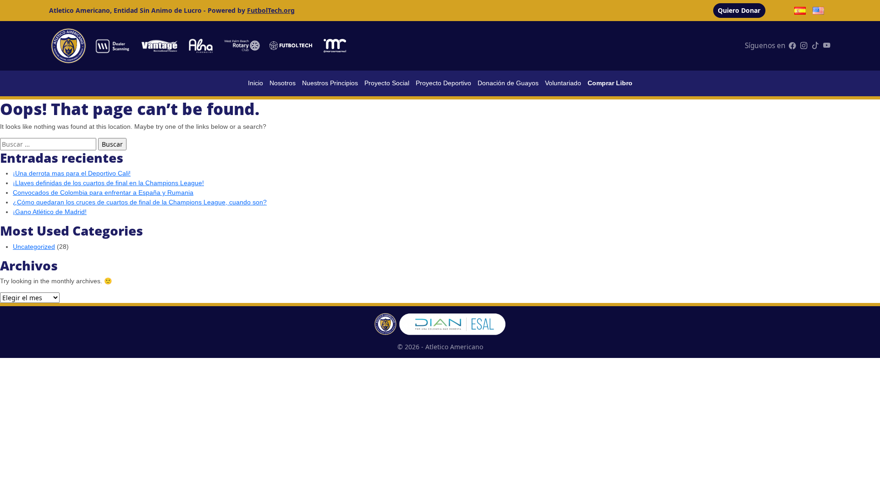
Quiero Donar (739, 10)
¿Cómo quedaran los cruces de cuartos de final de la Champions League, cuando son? (140, 202)
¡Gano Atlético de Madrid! (50, 211)
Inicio (255, 83)
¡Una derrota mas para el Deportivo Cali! (72, 173)
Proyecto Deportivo (443, 83)
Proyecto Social (386, 83)
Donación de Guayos (508, 83)
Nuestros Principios (330, 83)
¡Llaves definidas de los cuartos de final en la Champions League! (108, 183)
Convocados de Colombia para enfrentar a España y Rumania (103, 192)
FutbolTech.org (271, 10)
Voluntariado (563, 83)
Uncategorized (34, 246)
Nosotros (283, 83)
